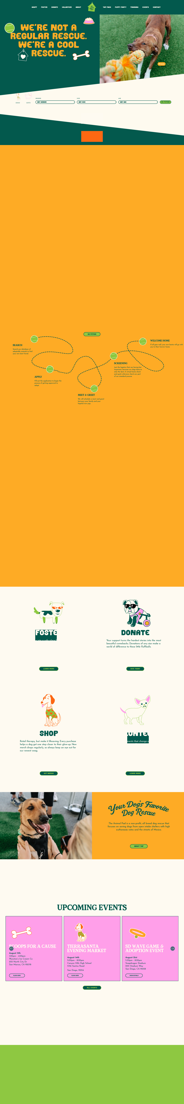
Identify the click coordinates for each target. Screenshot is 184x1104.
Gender (38, 98)
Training (134, 7)
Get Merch (49, 773)
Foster (44, 7)
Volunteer (67, 7)
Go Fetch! (165, 102)
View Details (134, 975)
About (78, 7)
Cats (28, 103)
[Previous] (11, 948)
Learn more (48, 669)
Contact (156, 7)
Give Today (135, 669)
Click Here (17, 975)
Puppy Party (120, 7)
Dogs (18, 103)
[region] (92, 948)
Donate (54, 7)
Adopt (34, 7)
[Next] (172, 948)
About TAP (138, 846)
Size (78, 98)
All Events (92, 988)
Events (145, 7)
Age (119, 98)
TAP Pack (107, 7)
